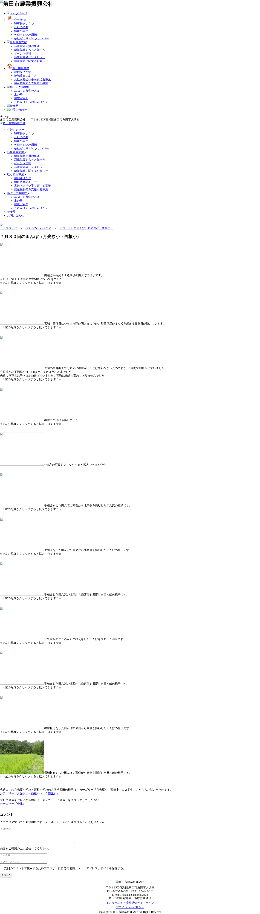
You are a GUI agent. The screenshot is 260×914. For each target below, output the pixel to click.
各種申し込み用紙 (25, 34)
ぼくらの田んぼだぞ (38, 228)
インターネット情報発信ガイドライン (130, 902)
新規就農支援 (16, 152)
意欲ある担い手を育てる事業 (32, 79)
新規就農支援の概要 (27, 46)
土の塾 (18, 94)
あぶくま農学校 (17, 193)
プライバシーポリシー (130, 907)
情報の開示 (21, 30)
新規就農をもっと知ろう (29, 49)
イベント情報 (22, 53)
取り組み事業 (16, 174)
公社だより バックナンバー (31, 38)
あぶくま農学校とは (27, 90)
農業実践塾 (21, 98)
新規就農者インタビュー (29, 57)
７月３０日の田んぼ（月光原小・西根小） (86, 228)
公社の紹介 (14, 129)
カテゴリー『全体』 (12, 803)
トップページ (8, 228)
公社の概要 (21, 27)
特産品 (11, 211)
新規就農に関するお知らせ (31, 60)
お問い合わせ (15, 215)
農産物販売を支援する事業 (31, 83)
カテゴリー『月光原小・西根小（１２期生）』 (29, 793)
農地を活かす (22, 71)
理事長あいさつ (24, 23)
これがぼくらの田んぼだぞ (31, 101)
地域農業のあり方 (25, 75)
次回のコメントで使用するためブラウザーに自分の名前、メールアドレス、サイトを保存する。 (65, 868)
